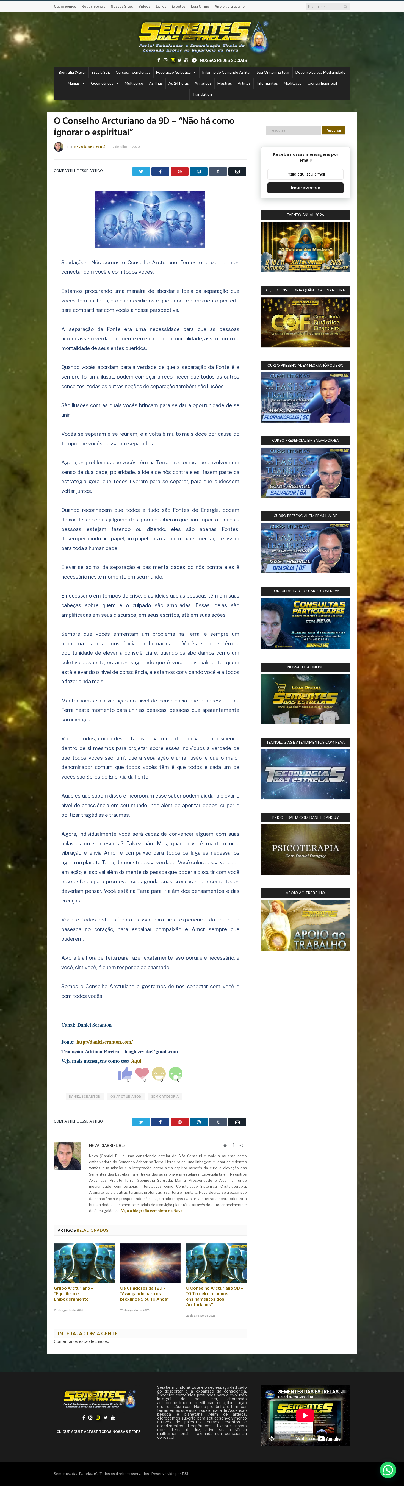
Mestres (224, 83)
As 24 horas (178, 83)
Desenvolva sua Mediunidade (320, 72)
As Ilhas (156, 83)
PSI (185, 1473)
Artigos (244, 83)
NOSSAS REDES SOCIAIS (223, 60)
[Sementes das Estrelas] (202, 36)
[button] (388, 1470)
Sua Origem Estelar (273, 72)
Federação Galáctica (173, 72)
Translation (202, 94)
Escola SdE (101, 72)
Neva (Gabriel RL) (89, 147)
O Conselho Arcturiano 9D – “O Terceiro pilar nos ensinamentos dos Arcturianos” (214, 1296)
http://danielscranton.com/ (104, 1041)
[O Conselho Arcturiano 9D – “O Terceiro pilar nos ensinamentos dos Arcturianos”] (216, 1263)
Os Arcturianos (125, 1096)
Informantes (267, 83)
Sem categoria (165, 1096)
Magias (74, 83)
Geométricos (102, 83)
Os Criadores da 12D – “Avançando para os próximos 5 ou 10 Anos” (144, 1294)
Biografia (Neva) (72, 72)
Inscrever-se (305, 187)
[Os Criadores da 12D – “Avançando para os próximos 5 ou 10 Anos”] (150, 1263)
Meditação (293, 83)
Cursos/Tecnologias (133, 72)
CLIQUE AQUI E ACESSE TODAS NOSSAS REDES (99, 1431)
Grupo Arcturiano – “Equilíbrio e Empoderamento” (73, 1294)
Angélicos (203, 83)
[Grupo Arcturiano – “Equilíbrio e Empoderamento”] (84, 1263)
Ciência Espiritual (322, 83)
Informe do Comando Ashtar (226, 72)
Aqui (136, 1060)
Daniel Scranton (84, 1096)
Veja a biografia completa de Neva (151, 1211)
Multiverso (134, 83)
